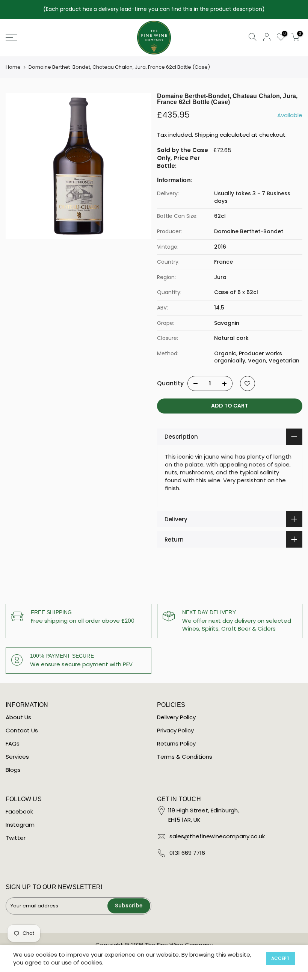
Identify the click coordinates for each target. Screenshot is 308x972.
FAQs (13, 743)
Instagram (20, 825)
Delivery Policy (176, 717)
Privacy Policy (175, 730)
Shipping (206, 135)
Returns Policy (176, 743)
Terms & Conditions (184, 757)
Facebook (19, 811)
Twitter (16, 838)
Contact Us (22, 730)
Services (17, 757)
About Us (18, 717)
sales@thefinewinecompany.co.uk (217, 836)
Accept (280, 958)
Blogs (13, 770)
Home (13, 67)
